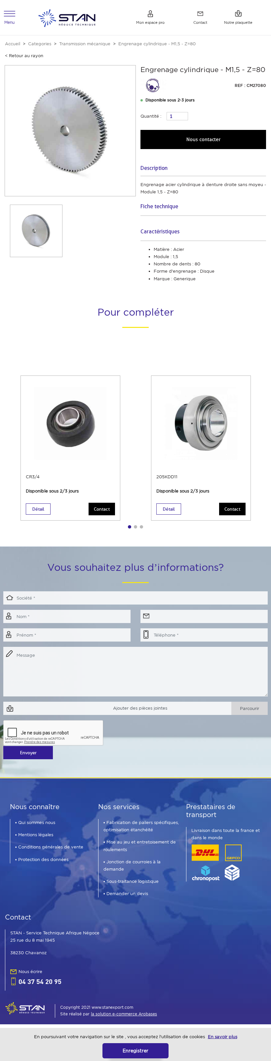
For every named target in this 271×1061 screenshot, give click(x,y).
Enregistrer (135, 1050)
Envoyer (28, 752)
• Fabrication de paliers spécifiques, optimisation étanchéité (141, 826)
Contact (102, 509)
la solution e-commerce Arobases (124, 1013)
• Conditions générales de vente (49, 847)
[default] (67, 17)
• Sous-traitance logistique (131, 881)
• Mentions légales (34, 834)
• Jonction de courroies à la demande (132, 865)
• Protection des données (41, 859)
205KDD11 (166, 476)
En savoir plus (222, 1036)
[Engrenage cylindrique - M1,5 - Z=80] (70, 130)
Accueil (12, 43)
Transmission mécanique (84, 43)
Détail (38, 509)
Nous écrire (30, 971)
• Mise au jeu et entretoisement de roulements (139, 846)
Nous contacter (203, 139)
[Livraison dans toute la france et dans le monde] (216, 862)
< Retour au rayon (24, 55)
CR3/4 (33, 476)
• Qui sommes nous (35, 822)
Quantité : (150, 116)
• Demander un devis (125, 893)
